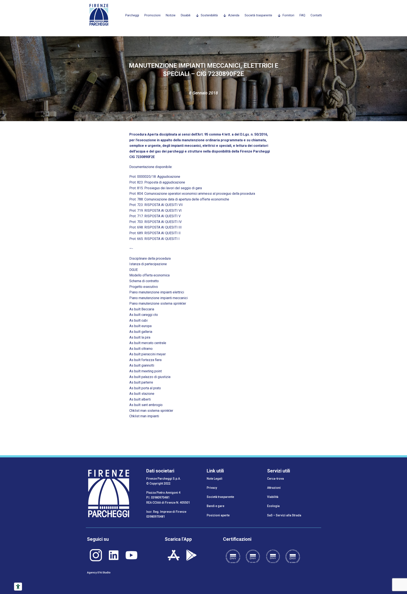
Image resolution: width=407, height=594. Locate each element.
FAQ (302, 15)
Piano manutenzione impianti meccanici (158, 298)
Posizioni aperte (218, 515)
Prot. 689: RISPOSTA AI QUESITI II (155, 233)
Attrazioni (274, 487)
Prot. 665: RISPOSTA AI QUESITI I (154, 239)
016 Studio (103, 572)
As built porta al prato (145, 388)
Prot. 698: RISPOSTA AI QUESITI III (155, 227)
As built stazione (141, 394)
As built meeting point (145, 371)
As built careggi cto (143, 315)
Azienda (233, 15)
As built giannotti (141, 365)
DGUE (133, 270)
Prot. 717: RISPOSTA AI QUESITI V (155, 216)
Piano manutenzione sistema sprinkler (157, 303)
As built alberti (140, 399)
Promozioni (152, 15)
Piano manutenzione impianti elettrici (156, 292)
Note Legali (214, 478)
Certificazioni (237, 539)
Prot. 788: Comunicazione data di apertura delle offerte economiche (179, 199)
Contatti (316, 15)
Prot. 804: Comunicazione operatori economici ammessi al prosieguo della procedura (192, 194)
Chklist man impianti (144, 416)
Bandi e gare (215, 506)
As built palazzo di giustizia (149, 377)
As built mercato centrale (147, 343)
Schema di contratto (144, 281)
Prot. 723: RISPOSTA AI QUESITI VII (156, 205)
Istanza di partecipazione (148, 264)
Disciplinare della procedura (150, 258)
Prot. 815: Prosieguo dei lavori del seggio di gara (165, 188)
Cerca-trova (275, 478)
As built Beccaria (141, 309)
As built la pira (139, 337)
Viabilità (272, 497)
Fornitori (288, 15)
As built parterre (141, 382)
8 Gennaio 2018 (203, 92)
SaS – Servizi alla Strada (284, 515)
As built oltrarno (141, 349)
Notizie (171, 15)
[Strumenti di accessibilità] (18, 587)
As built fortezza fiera (145, 360)
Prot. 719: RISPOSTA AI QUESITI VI (155, 211)
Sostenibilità (209, 15)
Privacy (212, 487)
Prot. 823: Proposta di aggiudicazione (157, 182)
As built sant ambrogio (146, 405)
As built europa (140, 326)
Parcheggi (132, 15)
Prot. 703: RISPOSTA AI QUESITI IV (155, 222)
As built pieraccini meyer (147, 354)
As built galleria (140, 332)
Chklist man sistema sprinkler (151, 411)
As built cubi (138, 320)
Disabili (185, 15)
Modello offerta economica (149, 275)
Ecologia (273, 506)
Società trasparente (258, 15)
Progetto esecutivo (143, 287)
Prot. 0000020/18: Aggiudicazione (154, 177)
